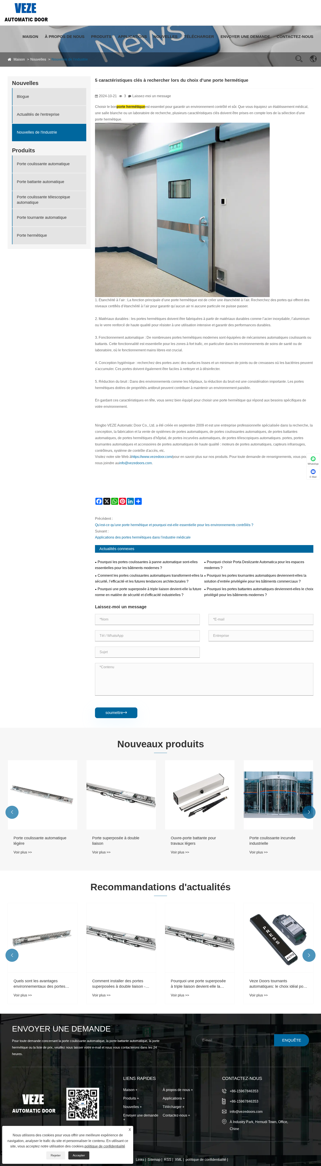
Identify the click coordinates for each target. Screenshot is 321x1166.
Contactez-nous (295, 36)
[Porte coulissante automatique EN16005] (278, 794)
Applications (132, 36)
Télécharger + (173, 1107)
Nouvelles (166, 36)
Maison (30, 36)
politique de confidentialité (206, 1159)
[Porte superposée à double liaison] (42, 794)
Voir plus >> (23, 852)
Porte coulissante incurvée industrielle (194, 841)
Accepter (79, 1155)
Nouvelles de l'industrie (37, 132)
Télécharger (199, 36)
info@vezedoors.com (135, 463)
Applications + (174, 1098)
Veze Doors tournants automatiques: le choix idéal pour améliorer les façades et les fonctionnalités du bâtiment (199, 984)
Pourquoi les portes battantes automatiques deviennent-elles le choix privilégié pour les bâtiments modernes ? (258, 592)
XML (178, 1159)
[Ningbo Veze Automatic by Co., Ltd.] (26, 12)
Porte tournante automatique (42, 218)
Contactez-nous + (176, 1115)
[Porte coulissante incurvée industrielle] (200, 794)
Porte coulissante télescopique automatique (43, 200)
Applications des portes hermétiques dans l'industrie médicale (143, 537)
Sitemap (154, 1159)
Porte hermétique (32, 235)
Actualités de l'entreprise (38, 114)
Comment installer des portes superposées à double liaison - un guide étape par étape (40, 984)
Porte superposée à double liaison (37, 841)
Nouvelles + (132, 1107)
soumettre (116, 712)
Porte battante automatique (40, 182)
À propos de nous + (178, 1090)
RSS (167, 1159)
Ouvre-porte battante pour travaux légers (114, 841)
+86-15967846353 (244, 1091)
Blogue (23, 97)
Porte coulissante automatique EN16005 (275, 841)
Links (140, 1159)
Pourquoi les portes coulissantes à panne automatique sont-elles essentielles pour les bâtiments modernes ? (146, 565)
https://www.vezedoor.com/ (152, 457)
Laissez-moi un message (151, 96)
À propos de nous (65, 36)
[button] (12, 812)
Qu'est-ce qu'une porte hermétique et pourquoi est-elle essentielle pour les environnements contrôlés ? (174, 525)
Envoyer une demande (245, 36)
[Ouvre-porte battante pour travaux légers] (121, 794)
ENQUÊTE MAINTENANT (291, 1042)
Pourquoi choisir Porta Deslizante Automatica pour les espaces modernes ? (254, 565)
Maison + (130, 1090)
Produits (101, 36)
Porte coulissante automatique (43, 164)
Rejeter (56, 1155)
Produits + (131, 1098)
